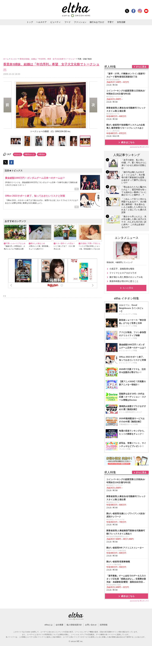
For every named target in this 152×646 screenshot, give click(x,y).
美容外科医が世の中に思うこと (123, 281)
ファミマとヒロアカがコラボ (122, 273)
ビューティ (55, 22)
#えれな (17, 154)
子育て (110, 22)
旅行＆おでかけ (97, 22)
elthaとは (49, 625)
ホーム (6, 59)
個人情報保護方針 (74, 625)
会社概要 (59, 625)
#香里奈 (41, 154)
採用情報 (103, 625)
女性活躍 (121, 22)
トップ (30, 22)
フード (67, 22)
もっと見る (128, 288)
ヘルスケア (41, 22)
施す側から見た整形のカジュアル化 (126, 277)
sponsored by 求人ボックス (139, 147)
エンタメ (14, 59)
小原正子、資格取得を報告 (121, 269)
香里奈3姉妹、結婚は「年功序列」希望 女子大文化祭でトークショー (48, 59)
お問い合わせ (91, 625)
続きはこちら (128, 142)
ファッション (80, 22)
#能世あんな (30, 154)
